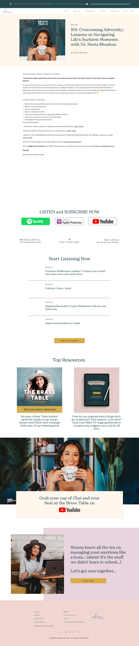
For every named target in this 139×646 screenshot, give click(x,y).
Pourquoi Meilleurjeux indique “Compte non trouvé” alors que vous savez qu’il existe (75, 273)
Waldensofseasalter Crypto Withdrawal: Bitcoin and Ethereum (75, 308)
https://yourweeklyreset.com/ (104, 146)
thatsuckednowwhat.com (72, 142)
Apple (76, 126)
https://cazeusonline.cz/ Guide (62, 323)
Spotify (81, 126)
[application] (108, 4)
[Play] (87, 4)
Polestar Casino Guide (58, 288)
